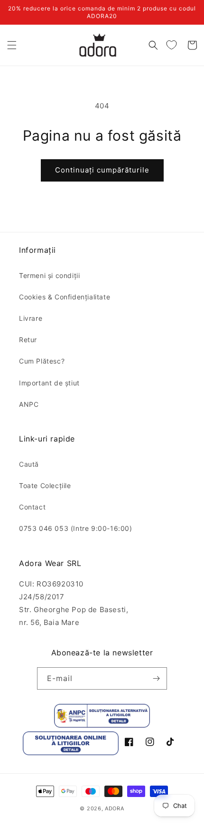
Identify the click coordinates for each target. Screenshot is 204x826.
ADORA (114, 808)
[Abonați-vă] (156, 678)
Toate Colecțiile (45, 485)
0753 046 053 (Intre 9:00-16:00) (75, 528)
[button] (11, 45)
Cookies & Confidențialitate (64, 297)
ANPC (28, 404)
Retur (28, 340)
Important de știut (49, 383)
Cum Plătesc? (42, 361)
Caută (29, 464)
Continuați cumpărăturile (102, 169)
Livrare (30, 318)
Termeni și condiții (49, 275)
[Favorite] (171, 45)
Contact (32, 507)
